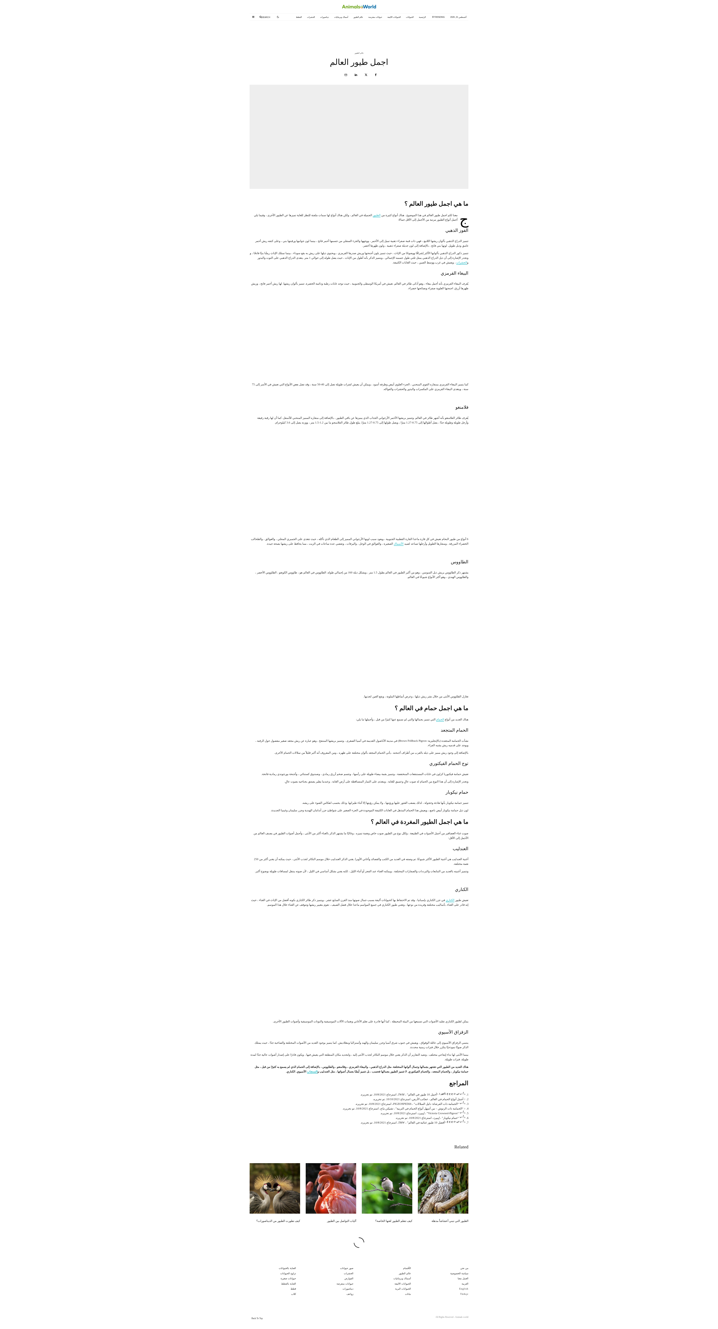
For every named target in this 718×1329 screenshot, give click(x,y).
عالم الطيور (358, 17)
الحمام (440, 719)
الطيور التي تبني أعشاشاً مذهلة (432, 31)
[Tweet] (366, 74)
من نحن (464, 1268)
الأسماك (399, 543)
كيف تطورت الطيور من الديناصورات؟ (278, 1220)
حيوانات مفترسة (375, 17)
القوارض (348, 1278)
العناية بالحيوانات (287, 1268)
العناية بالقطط (288, 1283)
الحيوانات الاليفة (394, 17)
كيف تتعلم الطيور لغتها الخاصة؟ (357, 31)
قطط (293, 1288)
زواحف (349, 1293)
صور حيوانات (346, 1268)
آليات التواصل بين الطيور (286, 31)
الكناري (450, 900)
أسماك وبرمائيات (341, 17)
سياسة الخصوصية (459, 1273)
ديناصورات (324, 17)
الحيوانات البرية (403, 1288)
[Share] (376, 74)
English (463, 1288)
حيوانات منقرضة (345, 1283)
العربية (465, 1283)
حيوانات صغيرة (288, 1278)
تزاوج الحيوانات (288, 1273)
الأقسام (407, 1268)
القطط (299, 17)
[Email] (345, 74)
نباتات (408, 1293)
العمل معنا (463, 1278)
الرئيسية (422, 17)
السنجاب (312, 1071)
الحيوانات (410, 17)
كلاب (293, 1293)
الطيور (377, 215)
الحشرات (311, 17)
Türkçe (464, 1293)
